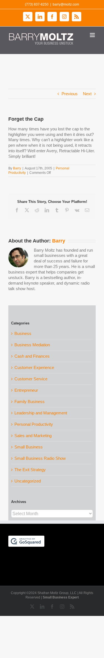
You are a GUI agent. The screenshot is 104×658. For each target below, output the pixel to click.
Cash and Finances (32, 356)
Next (87, 93)
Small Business (28, 447)
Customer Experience (34, 367)
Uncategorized (27, 481)
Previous (70, 93)
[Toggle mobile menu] (93, 35)
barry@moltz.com (66, 4)
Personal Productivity (33, 424)
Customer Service (30, 378)
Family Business (29, 401)
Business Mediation (32, 344)
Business (22, 333)
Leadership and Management (40, 413)
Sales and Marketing (33, 435)
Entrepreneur (26, 390)
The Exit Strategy (30, 469)
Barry (17, 168)
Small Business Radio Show (40, 458)
